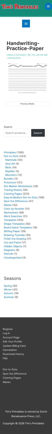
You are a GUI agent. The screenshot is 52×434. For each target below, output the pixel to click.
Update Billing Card (14, 345)
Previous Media (27, 104)
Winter (8, 289)
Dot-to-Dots (10, 369)
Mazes (7, 381)
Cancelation (10, 349)
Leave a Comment (16, 54)
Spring (8, 285)
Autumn (8, 293)
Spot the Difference (15, 373)
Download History (13, 353)
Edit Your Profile (12, 341)
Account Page (11, 337)
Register (8, 329)
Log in (6, 333)
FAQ (5, 358)
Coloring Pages (12, 377)
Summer (9, 297)
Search (8, 126)
